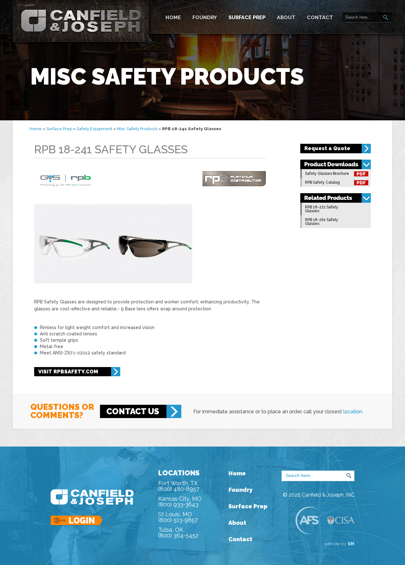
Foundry (204, 18)
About (286, 18)
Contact (320, 18)
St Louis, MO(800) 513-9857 (178, 517)
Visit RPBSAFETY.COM (68, 372)
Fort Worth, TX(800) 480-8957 (178, 486)
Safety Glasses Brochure (327, 173)
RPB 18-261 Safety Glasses (321, 222)
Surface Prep (246, 18)
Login (77, 521)
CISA (340, 521)
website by (339, 544)
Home (173, 18)
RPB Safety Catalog (322, 182)
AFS (307, 520)
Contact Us (132, 411)
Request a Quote (327, 148)
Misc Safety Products (137, 128)
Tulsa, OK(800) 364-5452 (178, 532)
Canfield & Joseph (81, 21)
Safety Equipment (94, 128)
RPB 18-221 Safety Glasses (321, 209)
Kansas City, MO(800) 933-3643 (180, 501)
